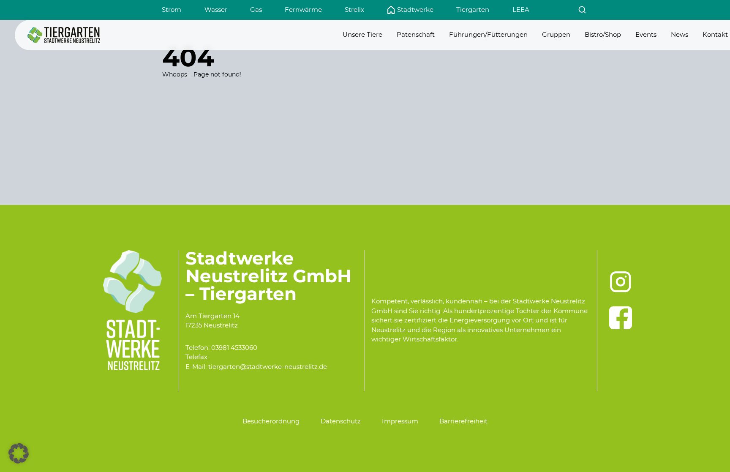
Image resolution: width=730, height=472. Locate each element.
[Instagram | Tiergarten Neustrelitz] (620, 281)
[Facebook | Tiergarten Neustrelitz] (620, 317)
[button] (18, 453)
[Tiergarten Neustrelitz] (63, 35)
